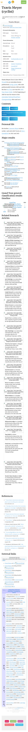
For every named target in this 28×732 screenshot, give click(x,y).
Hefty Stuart (9, 617)
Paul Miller (12, 665)
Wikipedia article (20, 707)
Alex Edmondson (17, 697)
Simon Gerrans (9, 694)
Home (6, 721)
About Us (20, 721)
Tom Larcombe (9, 598)
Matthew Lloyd (21, 686)
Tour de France (18, 205)
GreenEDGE (14, 66)
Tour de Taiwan (14, 183)
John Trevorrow (10, 658)
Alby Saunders (18, 629)
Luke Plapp (22, 702)
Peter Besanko (20, 652)
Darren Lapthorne (10, 686)
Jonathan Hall (9, 674)
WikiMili (4, 2)
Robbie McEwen (9, 673)
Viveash (13, 37)
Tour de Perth (13, 171)
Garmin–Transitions (16, 64)
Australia (17, 37)
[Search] (13, 2)
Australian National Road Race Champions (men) (14, 591)
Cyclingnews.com (8, 516)
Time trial (8, 163)
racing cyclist (13, 84)
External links (13, 118)
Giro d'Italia (17, 204)
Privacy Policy (19, 724)
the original (19, 528)
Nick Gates (19, 673)
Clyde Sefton (20, 658)
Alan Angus (8, 619)
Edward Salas (9, 671)
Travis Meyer (8, 563)
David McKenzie (19, 674)
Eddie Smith (9, 631)
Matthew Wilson (13, 683)
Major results (14, 108)
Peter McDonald (13, 688)
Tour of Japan (14, 175)
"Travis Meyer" (9, 520)
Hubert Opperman (10, 612)
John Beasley (19, 627)
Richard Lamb (18, 613)
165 (25, 207)
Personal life (5, 108)
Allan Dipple (22, 664)
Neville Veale (18, 637)
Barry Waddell (13, 641)
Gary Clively (21, 665)
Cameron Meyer (13, 128)
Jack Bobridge (16, 690)
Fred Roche (19, 633)
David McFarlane (17, 669)
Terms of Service (9, 724)
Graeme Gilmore (10, 644)
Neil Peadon (9, 629)
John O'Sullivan (9, 639)
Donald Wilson (10, 652)
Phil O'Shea (8, 608)
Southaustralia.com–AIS (17, 59)
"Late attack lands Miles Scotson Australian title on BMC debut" (15, 546)
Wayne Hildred (10, 660)
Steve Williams (18, 679)
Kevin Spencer (19, 648)
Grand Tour (12, 202)
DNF (4, 211)
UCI (14, 563)
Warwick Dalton (20, 639)
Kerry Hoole (16, 643)
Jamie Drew (9, 679)
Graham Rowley (19, 650)
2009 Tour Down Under (16, 27)
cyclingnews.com (16, 534)
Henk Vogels (12, 676)
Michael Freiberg (10, 699)
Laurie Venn (22, 662)
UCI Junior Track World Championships (14, 142)
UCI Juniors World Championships (13, 148)
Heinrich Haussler (20, 694)
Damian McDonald (14, 667)
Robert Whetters (13, 646)
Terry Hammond (20, 660)
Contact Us (13, 721)
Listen (24, 2)
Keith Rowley (9, 627)
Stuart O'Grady (21, 681)
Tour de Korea (13, 184)
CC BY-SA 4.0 (17, 708)
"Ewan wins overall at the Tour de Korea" (15, 538)
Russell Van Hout (17, 684)
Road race (20, 177)
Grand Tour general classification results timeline (12, 113)
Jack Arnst (17, 596)
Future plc (15, 516)
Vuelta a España (17, 207)
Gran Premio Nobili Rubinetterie (14, 180)
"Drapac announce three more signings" (15, 514)
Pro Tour (9, 89)
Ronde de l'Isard (14, 166)
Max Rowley (9, 623)
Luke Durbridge (17, 692)
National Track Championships (12, 170)
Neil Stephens (19, 671)
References (5, 118)
